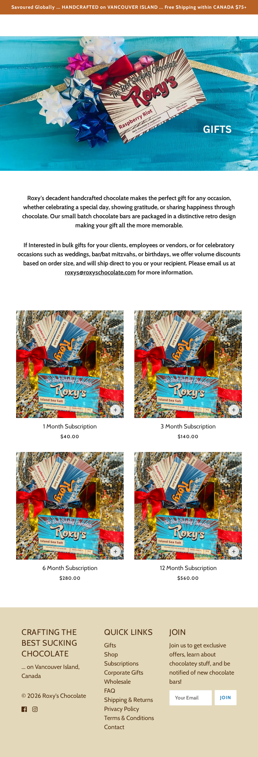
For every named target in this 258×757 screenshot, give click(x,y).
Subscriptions (121, 663)
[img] (24, 709)
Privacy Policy (121, 709)
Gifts (110, 645)
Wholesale (117, 681)
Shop (111, 654)
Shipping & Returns (128, 700)
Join (225, 697)
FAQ (109, 690)
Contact (114, 727)
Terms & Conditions (129, 718)
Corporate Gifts (123, 672)
